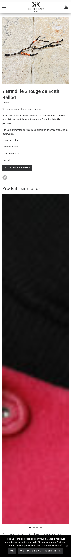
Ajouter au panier (17, 168)
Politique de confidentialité (40, 551)
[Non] (67, 545)
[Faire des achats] (66, 7)
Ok (12, 551)
